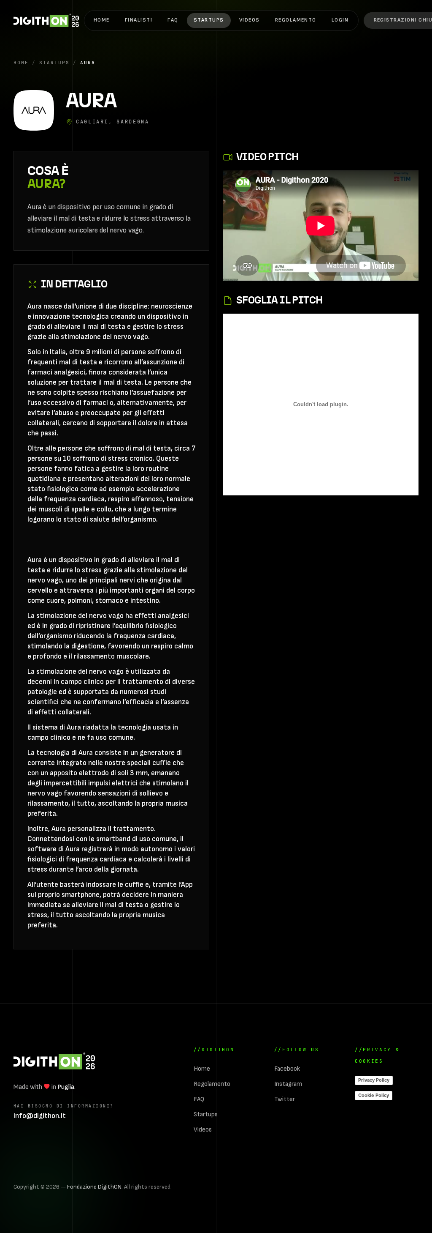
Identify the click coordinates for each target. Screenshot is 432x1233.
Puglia (65, 1087)
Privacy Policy (373, 1080)
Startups (209, 20)
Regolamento (295, 20)
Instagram (288, 1084)
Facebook (287, 1069)
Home (102, 20)
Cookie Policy (373, 1095)
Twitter (284, 1099)
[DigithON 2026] (46, 20)
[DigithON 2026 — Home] (54, 1061)
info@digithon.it (40, 1116)
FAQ (172, 20)
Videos (249, 20)
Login (340, 20)
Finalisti (138, 20)
